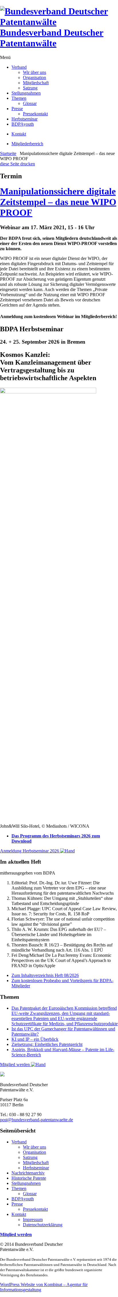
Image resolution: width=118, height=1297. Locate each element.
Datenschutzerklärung (42, 1224)
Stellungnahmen (26, 93)
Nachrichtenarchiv (28, 1172)
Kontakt (18, 133)
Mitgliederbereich (27, 143)
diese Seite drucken (17, 163)
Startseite (8, 153)
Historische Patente (28, 1178)
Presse (17, 108)
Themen (18, 98)
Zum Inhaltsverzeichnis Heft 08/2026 (45, 975)
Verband (19, 67)
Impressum (33, 1219)
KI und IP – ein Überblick (34, 1039)
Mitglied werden (15, 1064)
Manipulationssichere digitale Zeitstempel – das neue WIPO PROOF (58, 202)
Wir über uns (34, 72)
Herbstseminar (24, 118)
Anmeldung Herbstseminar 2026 (30, 850)
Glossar (30, 103)
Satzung (30, 87)
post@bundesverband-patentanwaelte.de (36, 1119)
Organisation (34, 77)
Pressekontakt (35, 113)
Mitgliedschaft (36, 82)
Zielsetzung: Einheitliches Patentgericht (46, 1044)
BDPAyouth (22, 124)
